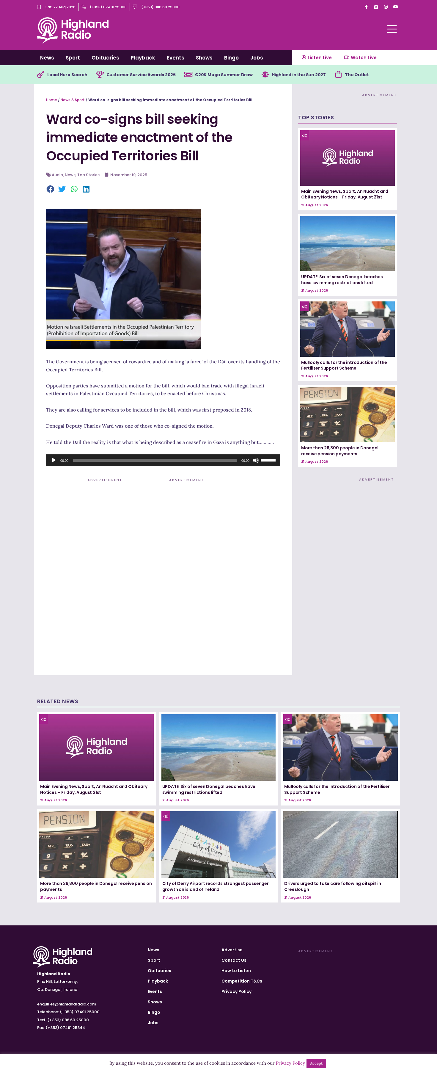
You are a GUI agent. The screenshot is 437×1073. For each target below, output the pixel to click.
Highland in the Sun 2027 (299, 75)
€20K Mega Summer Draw (224, 75)
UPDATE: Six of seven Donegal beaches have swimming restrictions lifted (342, 280)
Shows (204, 58)
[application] (163, 460)
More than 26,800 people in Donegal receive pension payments (339, 451)
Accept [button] (316, 1063)
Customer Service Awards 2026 (141, 75)
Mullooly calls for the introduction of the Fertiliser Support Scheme (344, 365)
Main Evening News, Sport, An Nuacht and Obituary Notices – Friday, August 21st (344, 194)
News (47, 58)
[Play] (54, 460)
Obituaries (105, 58)
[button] (50, 189)
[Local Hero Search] (40, 74)
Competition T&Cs (241, 981)
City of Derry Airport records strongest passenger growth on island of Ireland (215, 886)
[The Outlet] (338, 74)
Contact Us (233, 960)
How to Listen (236, 971)
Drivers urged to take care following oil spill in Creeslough (332, 886)
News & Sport (73, 99)
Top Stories (88, 175)
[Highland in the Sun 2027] (265, 74)
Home (51, 99)
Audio (57, 175)
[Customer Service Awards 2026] (99, 74)
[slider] (269, 459)
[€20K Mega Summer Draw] (188, 74)
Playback (143, 58)
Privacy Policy (236, 991)
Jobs (256, 58)
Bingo (231, 58)
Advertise (232, 950)
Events (175, 58)
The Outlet (357, 75)
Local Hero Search (67, 75)
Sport (73, 58)
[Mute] (256, 460)
